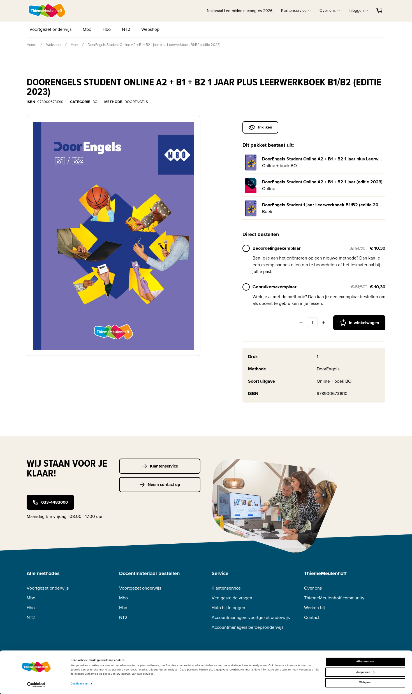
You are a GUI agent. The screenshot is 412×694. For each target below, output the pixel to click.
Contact (312, 617)
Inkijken (265, 127)
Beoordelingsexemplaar (277, 248)
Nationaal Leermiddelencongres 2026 (239, 11)
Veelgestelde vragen (232, 598)
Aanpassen (363, 672)
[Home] (47, 11)
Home (31, 44)
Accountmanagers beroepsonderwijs (247, 627)
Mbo (87, 29)
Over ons (313, 588)
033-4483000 (54, 502)
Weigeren (365, 682)
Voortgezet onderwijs (50, 29)
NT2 (126, 29)
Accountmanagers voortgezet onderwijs (251, 617)
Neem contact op (164, 485)
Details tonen (79, 684)
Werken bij (314, 608)
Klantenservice (164, 466)
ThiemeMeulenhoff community (334, 598)
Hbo (107, 29)
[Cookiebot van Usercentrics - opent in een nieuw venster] (36, 684)
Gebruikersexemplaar (275, 287)
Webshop (150, 29)
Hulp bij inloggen (228, 608)
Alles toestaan (365, 661)
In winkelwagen (364, 323)
